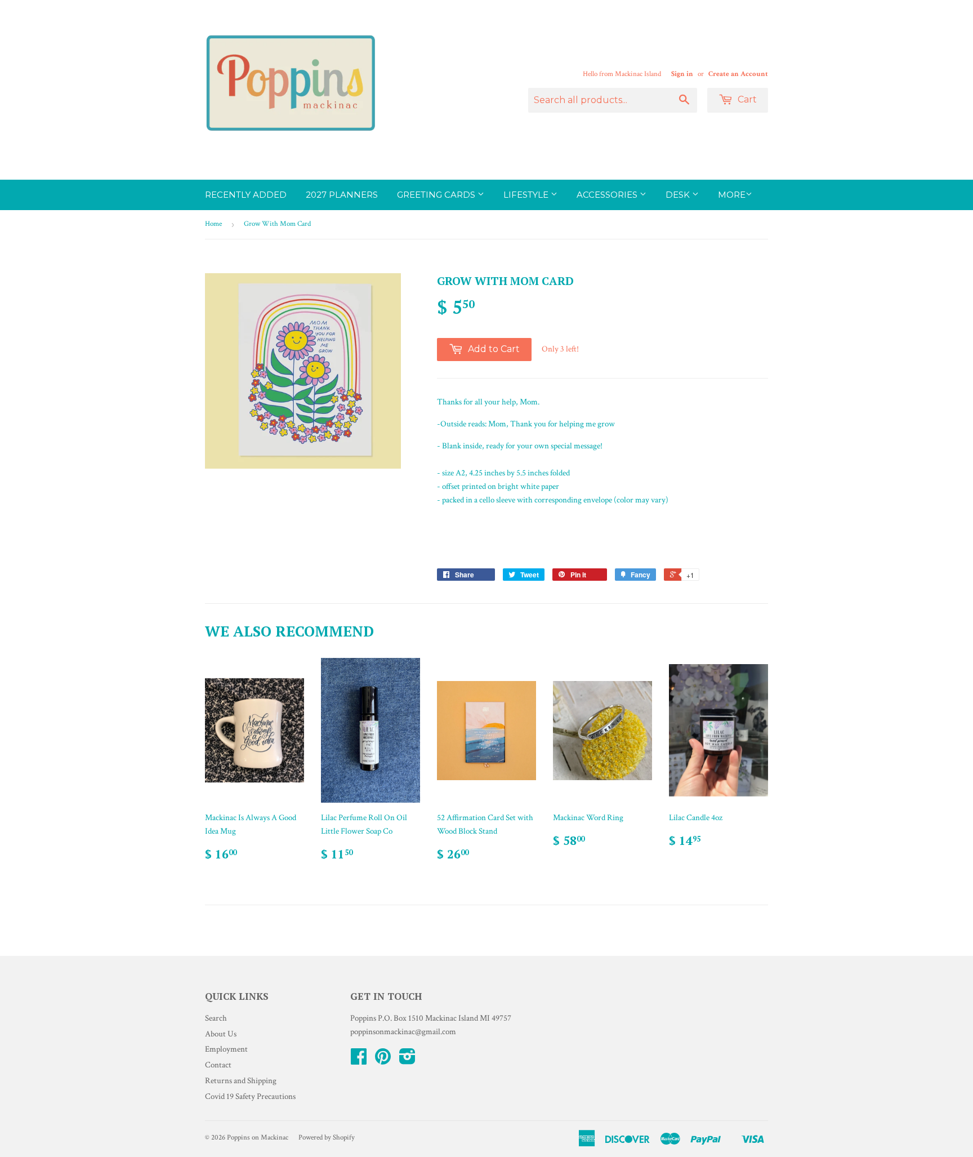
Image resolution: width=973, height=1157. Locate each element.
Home (213, 224)
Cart (746, 99)
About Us (220, 1034)
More (732, 194)
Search (216, 1018)
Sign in (682, 73)
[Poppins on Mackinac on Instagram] (407, 1060)
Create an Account (738, 73)
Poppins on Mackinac (257, 1137)
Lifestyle (527, 194)
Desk (679, 194)
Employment (226, 1049)
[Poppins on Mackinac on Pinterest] (382, 1060)
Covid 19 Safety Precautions (250, 1096)
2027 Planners (342, 194)
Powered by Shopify (326, 1137)
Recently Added (246, 194)
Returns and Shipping (240, 1080)
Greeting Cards (437, 194)
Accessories (608, 194)
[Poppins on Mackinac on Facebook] (358, 1060)
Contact (218, 1065)
